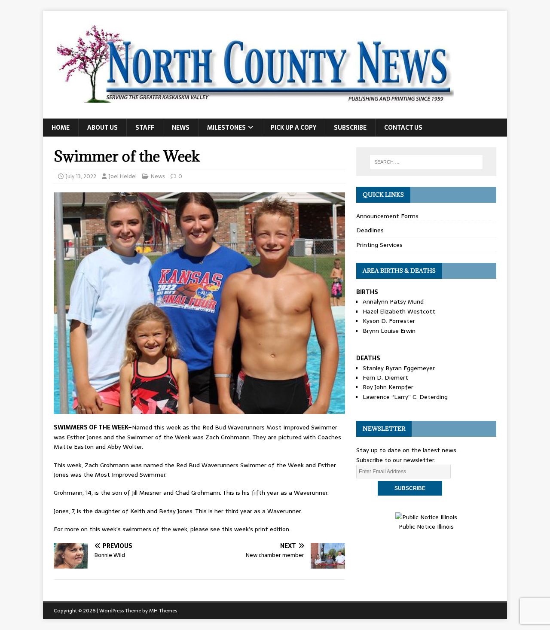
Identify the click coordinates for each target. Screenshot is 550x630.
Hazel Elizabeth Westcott (399, 311)
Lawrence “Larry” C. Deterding (405, 397)
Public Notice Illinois (426, 526)
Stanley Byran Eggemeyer (399, 368)
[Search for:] (426, 162)
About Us (102, 127)
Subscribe (350, 127)
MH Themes (163, 610)
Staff (144, 127)
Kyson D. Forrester (389, 321)
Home (61, 127)
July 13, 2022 (81, 176)
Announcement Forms (387, 216)
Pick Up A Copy (293, 127)
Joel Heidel (123, 176)
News (180, 127)
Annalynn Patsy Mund (393, 301)
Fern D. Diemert (385, 377)
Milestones (226, 127)
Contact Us (403, 127)
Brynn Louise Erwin (389, 330)
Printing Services (379, 245)
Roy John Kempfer (388, 387)
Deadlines (370, 230)
